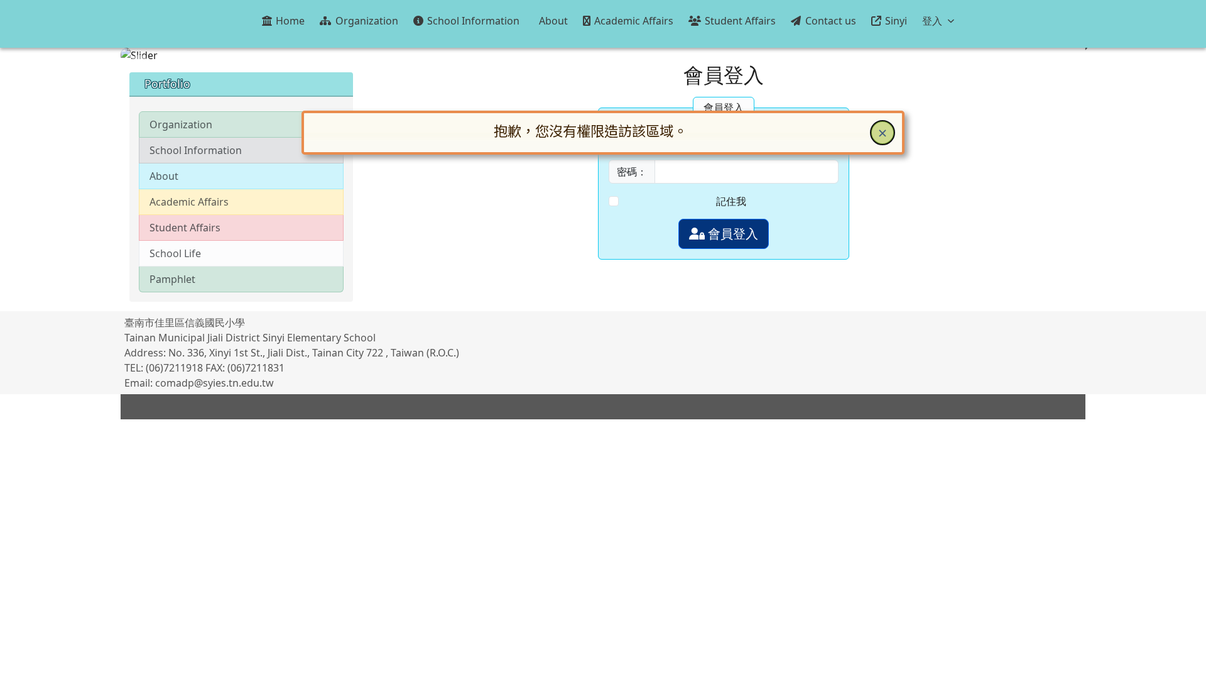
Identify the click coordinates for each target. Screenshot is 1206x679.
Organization (180, 124)
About (163, 176)
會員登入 (731, 233)
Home (290, 21)
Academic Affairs (189, 202)
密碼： (632, 172)
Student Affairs (184, 228)
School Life (175, 253)
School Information (195, 150)
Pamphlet (172, 279)
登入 (932, 21)
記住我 (731, 201)
